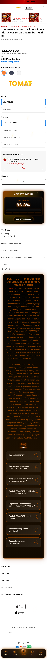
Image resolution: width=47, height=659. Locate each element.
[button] (2, 7)
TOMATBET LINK (10, 130)
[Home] (19, 7)
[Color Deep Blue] (11, 73)
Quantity (5, 176)
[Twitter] (6, 269)
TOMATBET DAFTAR (11, 137)
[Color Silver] (19, 73)
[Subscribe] (38, 633)
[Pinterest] (9, 269)
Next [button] (45, 2)
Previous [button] (2, 2)
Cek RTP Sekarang (23, 219)
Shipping (12, 53)
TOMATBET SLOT (10, 123)
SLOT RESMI (8, 102)
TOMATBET (13, 288)
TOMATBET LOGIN (10, 145)
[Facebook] (2, 269)
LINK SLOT (7, 110)
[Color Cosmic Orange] (4, 73)
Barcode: (14, 39)
